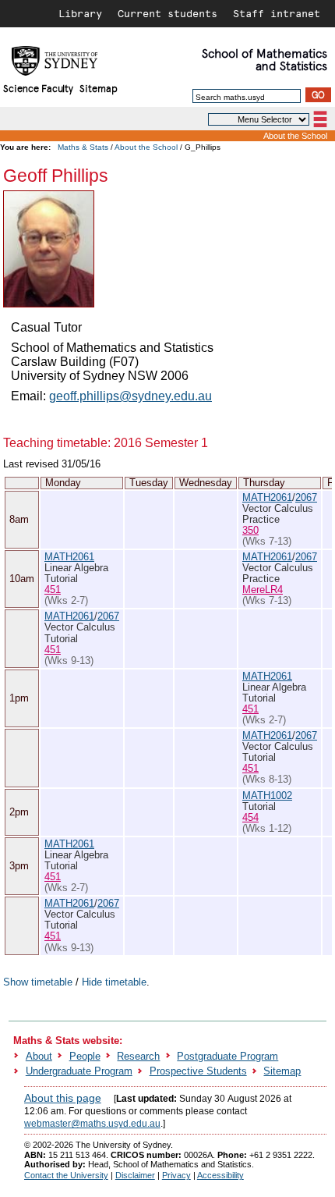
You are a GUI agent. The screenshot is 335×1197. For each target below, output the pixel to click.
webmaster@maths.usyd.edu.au (92, 1123)
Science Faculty (38, 87)
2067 (306, 497)
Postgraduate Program (227, 1056)
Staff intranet (276, 13)
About (39, 1056)
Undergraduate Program (79, 1071)
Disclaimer (135, 1175)
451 (52, 589)
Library (80, 13)
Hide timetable (114, 982)
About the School (295, 135)
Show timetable (37, 982)
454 (250, 817)
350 (250, 530)
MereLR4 (262, 589)
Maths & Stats (83, 147)
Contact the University (66, 1175)
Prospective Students (198, 1071)
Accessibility (220, 1175)
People (84, 1056)
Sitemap (98, 87)
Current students (167, 13)
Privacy (176, 1175)
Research (138, 1056)
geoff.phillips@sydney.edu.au (130, 396)
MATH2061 (267, 497)
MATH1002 (267, 795)
